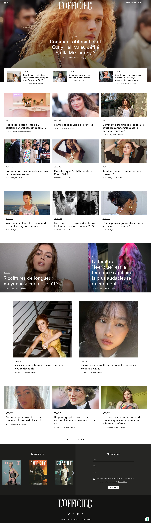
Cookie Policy (86, 519)
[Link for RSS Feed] (82, 514)
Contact (63, 519)
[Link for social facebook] (73, 515)
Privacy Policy (122, 482)
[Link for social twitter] (69, 515)
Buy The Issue (131, 3)
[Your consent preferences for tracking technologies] (147, 519)
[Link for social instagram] (78, 515)
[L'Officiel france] (75, 5)
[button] (73, 473)
